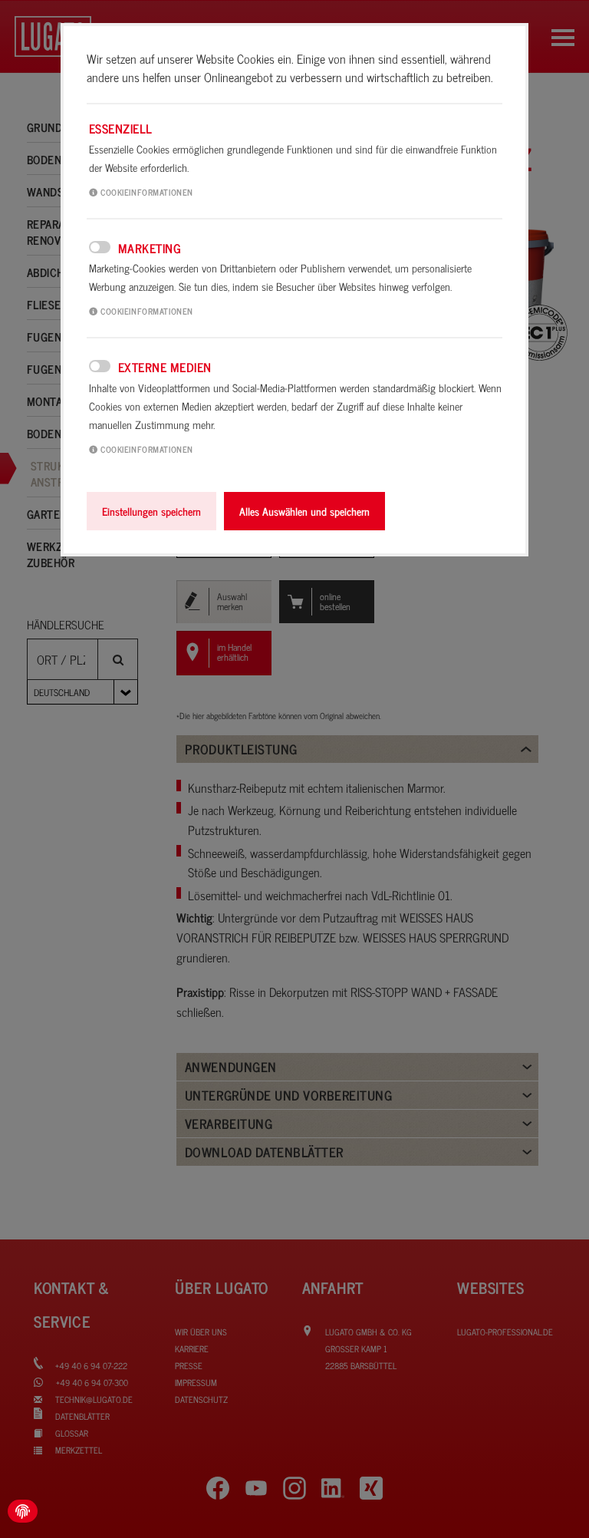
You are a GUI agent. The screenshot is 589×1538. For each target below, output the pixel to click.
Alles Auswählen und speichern (304, 511)
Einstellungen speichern (151, 511)
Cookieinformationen (145, 192)
